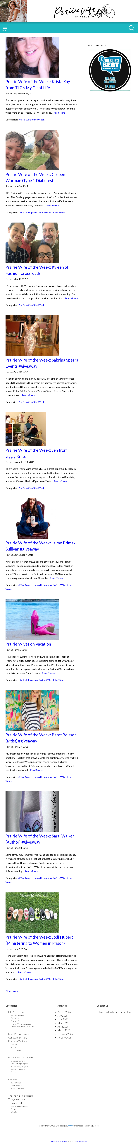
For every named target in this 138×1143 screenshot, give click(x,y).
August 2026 (64, 1011)
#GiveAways (25, 585)
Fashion (14, 1047)
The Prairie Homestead (20, 1095)
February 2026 (65, 1033)
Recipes (14, 1109)
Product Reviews (18, 1088)
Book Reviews (16, 1085)
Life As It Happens (28, 212)
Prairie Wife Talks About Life (22, 1027)
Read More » (60, 112)
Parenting (15, 1018)
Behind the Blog (17, 1015)
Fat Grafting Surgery (19, 1063)
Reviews (12, 1079)
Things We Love (16, 1099)
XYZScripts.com (81, 1142)
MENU (4, 30)
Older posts (12, 991)
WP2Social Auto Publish (59, 1142)
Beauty (14, 1044)
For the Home (16, 1050)
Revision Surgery (18, 1069)
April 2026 (63, 1026)
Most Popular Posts (18, 1033)
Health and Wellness (19, 1106)
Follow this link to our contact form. (114, 1011)
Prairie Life (15, 1021)
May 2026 (63, 1022)
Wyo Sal (14, 1112)
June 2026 (63, 1019)
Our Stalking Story (17, 1037)
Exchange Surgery (18, 1061)
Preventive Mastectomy (21, 1057)
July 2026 (63, 1015)
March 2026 (64, 1030)
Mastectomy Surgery (19, 1066)
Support (14, 1072)
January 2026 (64, 1037)
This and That (15, 1102)
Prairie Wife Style (17, 1041)
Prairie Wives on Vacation (28, 643)
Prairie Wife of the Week (31, 119)
